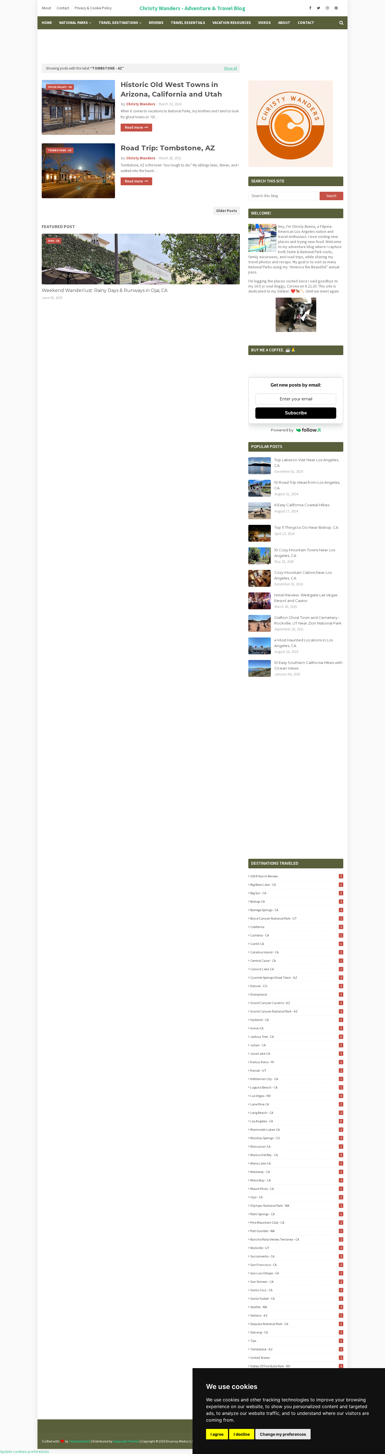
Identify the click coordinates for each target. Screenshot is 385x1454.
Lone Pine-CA (296, 1104)
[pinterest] (336, 8)
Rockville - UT (296, 1248)
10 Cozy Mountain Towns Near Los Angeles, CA (304, 553)
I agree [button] (217, 1434)
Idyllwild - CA (296, 1020)
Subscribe (296, 413)
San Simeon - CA (296, 1281)
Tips (296, 1341)
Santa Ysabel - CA (296, 1298)
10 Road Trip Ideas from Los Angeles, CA (307, 485)
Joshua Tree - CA (296, 1036)
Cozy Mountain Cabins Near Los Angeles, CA (303, 575)
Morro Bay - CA (296, 1180)
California (296, 927)
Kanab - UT (296, 1070)
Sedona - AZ (296, 1315)
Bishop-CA (296, 901)
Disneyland (296, 994)
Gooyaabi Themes (126, 1441)
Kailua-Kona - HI (296, 1062)
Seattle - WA (296, 1307)
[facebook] (310, 8)
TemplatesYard (79, 1441)
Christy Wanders (140, 104)
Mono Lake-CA (296, 1163)
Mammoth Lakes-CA (296, 1129)
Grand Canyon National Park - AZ (296, 1011)
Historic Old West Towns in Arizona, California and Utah (171, 89)
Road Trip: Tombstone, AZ (168, 148)
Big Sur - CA (296, 893)
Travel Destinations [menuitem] (118, 22)
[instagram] (327, 8)
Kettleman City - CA (296, 1079)
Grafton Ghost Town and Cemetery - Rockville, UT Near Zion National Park (308, 620)
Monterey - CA (296, 1172)
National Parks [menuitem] (73, 22)
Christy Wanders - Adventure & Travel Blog (192, 8)
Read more (134, 127)
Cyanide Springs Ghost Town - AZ (296, 977)
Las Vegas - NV (296, 1096)
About (46, 8)
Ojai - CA (296, 1197)
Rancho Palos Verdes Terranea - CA (296, 1239)
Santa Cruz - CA (296, 1290)
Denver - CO (296, 986)
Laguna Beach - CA (296, 1087)
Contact (63, 8)
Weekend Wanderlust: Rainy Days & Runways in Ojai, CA (104, 290)
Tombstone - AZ (296, 1349)
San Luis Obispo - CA (296, 1273)
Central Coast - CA (296, 960)
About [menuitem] (284, 22)
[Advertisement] (192, 46)
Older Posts (226, 210)
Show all (230, 68)
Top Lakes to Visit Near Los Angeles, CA (306, 463)
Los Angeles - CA (296, 1121)
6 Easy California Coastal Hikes (301, 505)
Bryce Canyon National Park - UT (296, 918)
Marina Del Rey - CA (296, 1155)
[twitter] (318, 8)
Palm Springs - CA (296, 1214)
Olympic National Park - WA (296, 1205)
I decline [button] (242, 1434)
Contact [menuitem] (306, 22)
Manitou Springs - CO (296, 1138)
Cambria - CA (296, 935)
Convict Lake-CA (296, 969)
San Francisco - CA (296, 1265)
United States (296, 1357)
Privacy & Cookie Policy (93, 8)
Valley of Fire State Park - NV (296, 1366)
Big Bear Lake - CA (296, 884)
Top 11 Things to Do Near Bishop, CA (306, 527)
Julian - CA (296, 1045)
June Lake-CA (296, 1053)
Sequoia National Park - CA (296, 1324)
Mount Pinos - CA (296, 1189)
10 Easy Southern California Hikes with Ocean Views (308, 665)
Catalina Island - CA (296, 952)
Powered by (282, 430)
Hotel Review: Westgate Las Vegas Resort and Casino (305, 598)
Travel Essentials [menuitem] (188, 22)
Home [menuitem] (47, 22)
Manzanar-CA (296, 1146)
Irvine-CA (296, 1028)
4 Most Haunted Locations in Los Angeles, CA (303, 643)
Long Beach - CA (296, 1112)
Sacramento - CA (296, 1256)
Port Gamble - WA (296, 1231)
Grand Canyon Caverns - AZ (296, 1003)
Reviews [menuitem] (156, 22)
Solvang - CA (296, 1332)
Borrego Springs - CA (296, 910)
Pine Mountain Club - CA (296, 1222)
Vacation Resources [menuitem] (232, 22)
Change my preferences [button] (283, 1434)
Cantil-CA (296, 944)
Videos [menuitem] (264, 22)
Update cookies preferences (24, 1451)
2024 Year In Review (296, 876)
